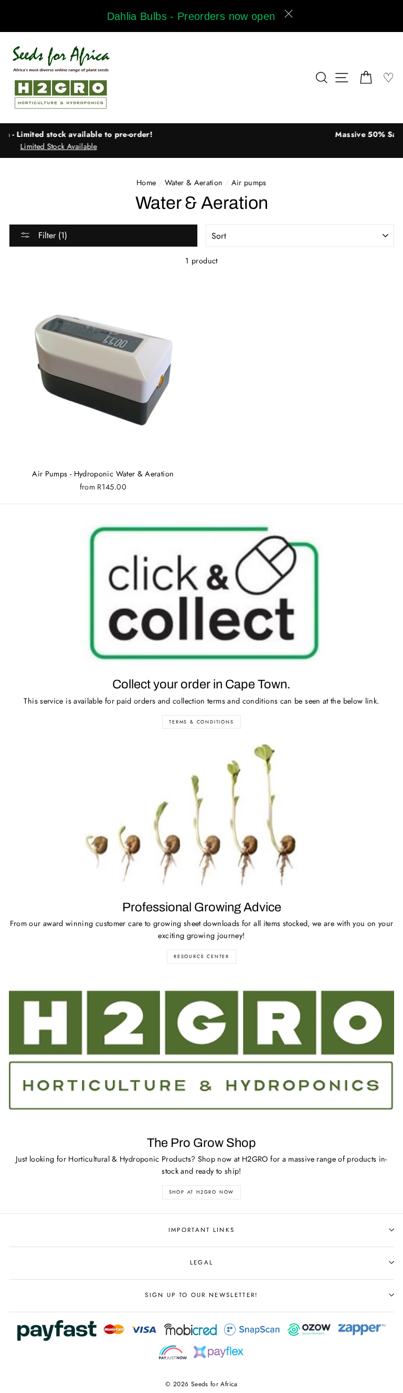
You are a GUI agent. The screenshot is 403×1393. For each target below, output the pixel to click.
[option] (201, 135)
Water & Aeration (194, 182)
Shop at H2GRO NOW (202, 1191)
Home (146, 182)
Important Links (201, 1230)
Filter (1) (51, 235)
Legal (202, 1262)
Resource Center (201, 956)
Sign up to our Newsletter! (201, 1295)
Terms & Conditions (201, 721)
